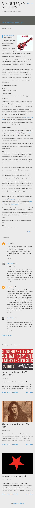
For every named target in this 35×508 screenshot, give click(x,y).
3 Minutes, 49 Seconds (13, 5)
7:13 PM (9, 258)
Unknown (10, 287)
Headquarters (18, 54)
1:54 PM (9, 313)
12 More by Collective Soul (14, 476)
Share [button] (29, 231)
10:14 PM (9, 282)
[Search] (28, 3)
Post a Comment (7, 335)
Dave (8, 243)
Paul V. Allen (10, 263)
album (29, 132)
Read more (29, 392)
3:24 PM (9, 331)
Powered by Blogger (18, 503)
